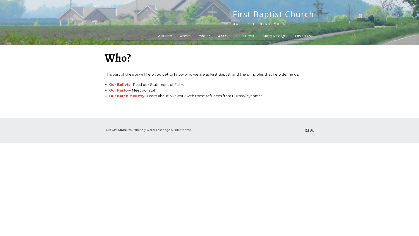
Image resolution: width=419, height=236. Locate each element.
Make (122, 130)
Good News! (245, 36)
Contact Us (303, 36)
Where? (204, 36)
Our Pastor (119, 90)
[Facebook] (307, 131)
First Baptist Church (273, 14)
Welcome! (165, 36)
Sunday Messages (274, 36)
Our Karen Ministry (126, 96)
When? (184, 36)
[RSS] (312, 131)
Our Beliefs (119, 85)
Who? (222, 36)
